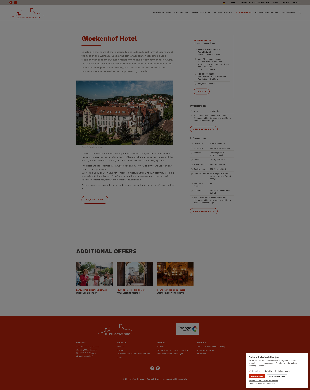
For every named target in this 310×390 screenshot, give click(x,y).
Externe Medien (284, 371)
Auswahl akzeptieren (277, 376)
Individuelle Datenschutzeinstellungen (263, 381)
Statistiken (269, 371)
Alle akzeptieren (257, 376)
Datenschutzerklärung (257, 383)
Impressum (271, 383)
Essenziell (256, 371)
